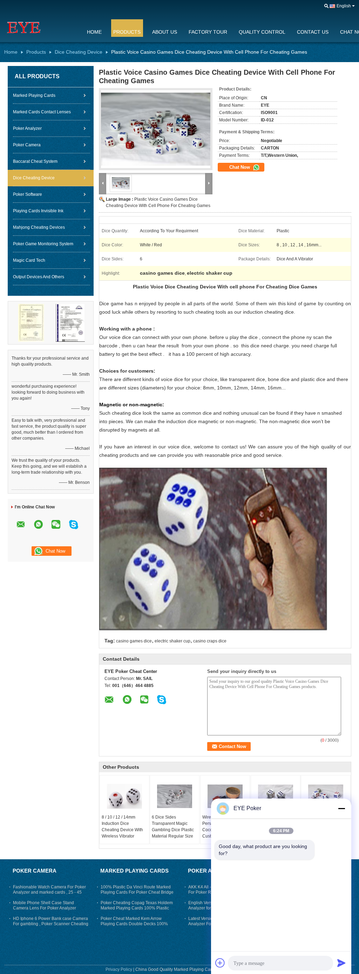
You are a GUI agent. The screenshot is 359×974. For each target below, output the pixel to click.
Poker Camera (27, 144)
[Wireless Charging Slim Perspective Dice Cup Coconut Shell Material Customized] (225, 796)
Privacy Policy (119, 969)
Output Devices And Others (38, 276)
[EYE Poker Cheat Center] (41, 27)
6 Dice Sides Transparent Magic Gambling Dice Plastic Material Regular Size (173, 827)
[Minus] (341, 808)
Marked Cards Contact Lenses (42, 111)
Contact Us (312, 32)
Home (94, 32)
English (344, 6)
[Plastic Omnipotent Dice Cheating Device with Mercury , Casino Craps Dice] (325, 796)
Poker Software (27, 194)
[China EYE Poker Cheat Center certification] (31, 322)
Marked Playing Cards (34, 95)
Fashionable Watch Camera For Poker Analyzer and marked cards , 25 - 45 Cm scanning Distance (49, 892)
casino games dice (134, 641)
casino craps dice (209, 641)
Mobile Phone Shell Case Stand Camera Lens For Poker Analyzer (44, 905)
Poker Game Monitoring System (43, 243)
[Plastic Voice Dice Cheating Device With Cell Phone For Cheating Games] (275, 796)
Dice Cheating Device (78, 52)
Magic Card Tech (29, 260)
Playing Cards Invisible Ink (38, 210)
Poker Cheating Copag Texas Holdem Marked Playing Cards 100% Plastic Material (137, 908)
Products (127, 32)
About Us (164, 32)
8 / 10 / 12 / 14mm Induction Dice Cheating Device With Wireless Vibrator (122, 827)
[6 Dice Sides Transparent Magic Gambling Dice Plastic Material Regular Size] (174, 796)
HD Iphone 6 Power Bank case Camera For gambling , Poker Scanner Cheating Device (50, 924)
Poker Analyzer (27, 128)
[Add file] (220, 962)
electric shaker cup (172, 641)
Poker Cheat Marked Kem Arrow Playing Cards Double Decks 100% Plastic (134, 924)
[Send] (341, 962)
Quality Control (262, 32)
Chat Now (240, 167)
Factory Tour (208, 32)
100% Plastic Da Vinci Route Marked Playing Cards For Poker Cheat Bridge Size (137, 892)
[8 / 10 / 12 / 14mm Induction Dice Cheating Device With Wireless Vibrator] (124, 796)
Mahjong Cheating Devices (39, 227)
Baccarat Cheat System (35, 161)
